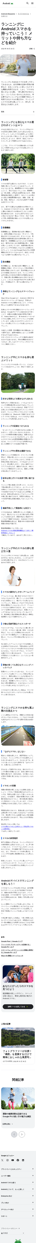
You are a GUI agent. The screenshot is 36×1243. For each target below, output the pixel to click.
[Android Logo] (8, 3)
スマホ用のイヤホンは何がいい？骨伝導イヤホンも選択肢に (17, 828)
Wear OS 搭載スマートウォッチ (12, 956)
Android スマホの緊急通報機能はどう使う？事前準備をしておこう (17, 532)
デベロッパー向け (7, 1209)
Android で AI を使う (8, 1183)
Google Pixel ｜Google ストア (12, 941)
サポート (4, 1216)
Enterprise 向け (6, 1196)
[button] (14, 1233)
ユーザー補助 (6, 1176)
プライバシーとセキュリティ (11, 1169)
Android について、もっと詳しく (12, 1189)
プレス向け (5, 1203)
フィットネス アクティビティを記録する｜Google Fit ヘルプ (16, 946)
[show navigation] (32, 3)
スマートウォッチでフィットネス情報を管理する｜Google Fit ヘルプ (17, 951)
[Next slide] (22, 1134)
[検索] (27, 3)
